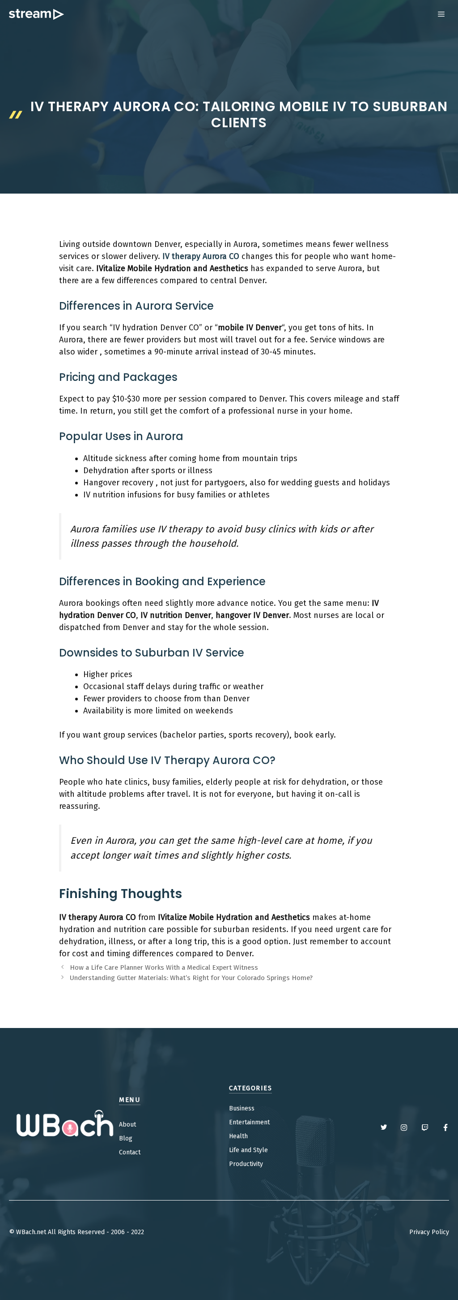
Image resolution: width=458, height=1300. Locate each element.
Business (241, 1108)
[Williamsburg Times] (36, 14)
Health (238, 1136)
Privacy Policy (429, 1232)
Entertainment (249, 1122)
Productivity (246, 1164)
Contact (129, 1152)
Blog (125, 1138)
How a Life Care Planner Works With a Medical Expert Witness (164, 967)
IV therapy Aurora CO (200, 256)
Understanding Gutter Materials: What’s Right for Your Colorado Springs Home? (191, 978)
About (127, 1124)
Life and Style (248, 1150)
